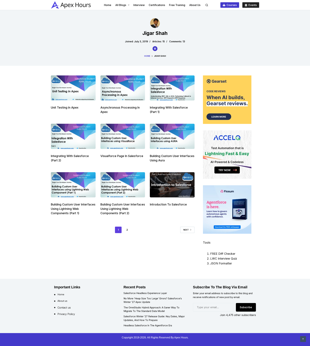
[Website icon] (155, 48)
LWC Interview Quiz (223, 258)
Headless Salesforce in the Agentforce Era (148, 325)
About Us (194, 5)
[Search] (207, 5)
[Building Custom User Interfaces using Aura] (172, 136)
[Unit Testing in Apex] (73, 88)
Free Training (177, 5)
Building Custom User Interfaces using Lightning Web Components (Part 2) (122, 209)
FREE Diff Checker (222, 253)
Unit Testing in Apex (64, 107)
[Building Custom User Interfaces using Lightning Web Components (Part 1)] (73, 184)
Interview (139, 5)
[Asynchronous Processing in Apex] (122, 88)
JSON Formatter (221, 263)
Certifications (157, 5)
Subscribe (246, 307)
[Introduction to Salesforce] (172, 184)
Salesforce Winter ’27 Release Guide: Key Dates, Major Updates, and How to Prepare (154, 318)
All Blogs (120, 5)
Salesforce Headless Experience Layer (145, 293)
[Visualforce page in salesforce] (122, 136)
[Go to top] (303, 339)
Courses (232, 5)
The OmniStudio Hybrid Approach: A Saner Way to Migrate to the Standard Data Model (151, 309)
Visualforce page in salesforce (121, 156)
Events (252, 5)
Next (186, 230)
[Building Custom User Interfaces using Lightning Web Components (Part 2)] (122, 184)
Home (107, 5)
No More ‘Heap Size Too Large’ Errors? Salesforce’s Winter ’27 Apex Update (153, 300)
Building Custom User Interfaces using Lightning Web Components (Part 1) (73, 209)
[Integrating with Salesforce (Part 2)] (73, 136)
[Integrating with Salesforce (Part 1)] (172, 88)
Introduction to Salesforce (168, 204)
